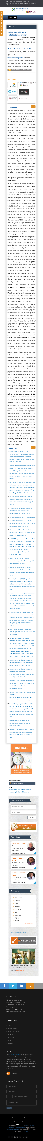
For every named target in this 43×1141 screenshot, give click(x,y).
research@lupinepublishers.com (20, 790)
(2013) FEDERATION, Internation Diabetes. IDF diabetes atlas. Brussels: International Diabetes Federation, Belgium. (22, 523)
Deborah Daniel (17, 783)
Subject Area (11, 1034)
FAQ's (9, 1040)
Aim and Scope (12, 1028)
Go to (33, 106)
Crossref (17, 901)
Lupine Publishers (15, 1054)
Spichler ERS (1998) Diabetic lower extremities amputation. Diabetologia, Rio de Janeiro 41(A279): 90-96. (22, 560)
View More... (29, 924)
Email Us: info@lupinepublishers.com (18, 1)
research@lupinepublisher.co (19, 792)
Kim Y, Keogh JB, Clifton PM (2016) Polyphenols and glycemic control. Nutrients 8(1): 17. (20, 723)
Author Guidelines (13, 1031)
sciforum (17, 915)
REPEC (16, 918)
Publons (17, 906)
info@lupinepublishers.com (16, 1011)
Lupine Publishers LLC (29, 1123)
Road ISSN (18, 898)
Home (9, 1025)
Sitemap (10, 1043)
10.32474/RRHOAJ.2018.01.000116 (21, 70)
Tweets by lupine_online (18, 932)
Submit (32, 817)
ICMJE (16, 912)
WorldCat (17, 909)
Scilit (16, 903)
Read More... (20, 970)
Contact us (10, 1037)
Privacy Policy (25, 1131)
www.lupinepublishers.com (13, 1129)
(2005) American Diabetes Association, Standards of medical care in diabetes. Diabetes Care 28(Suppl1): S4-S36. (21, 662)
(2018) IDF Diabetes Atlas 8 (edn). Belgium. (22, 517)
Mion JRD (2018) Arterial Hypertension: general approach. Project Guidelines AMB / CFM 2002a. (22, 631)
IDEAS (16, 921)
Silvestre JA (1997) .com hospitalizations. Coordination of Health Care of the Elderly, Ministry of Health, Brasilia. (22, 532)
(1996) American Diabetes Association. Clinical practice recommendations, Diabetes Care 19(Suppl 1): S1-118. (21, 510)
